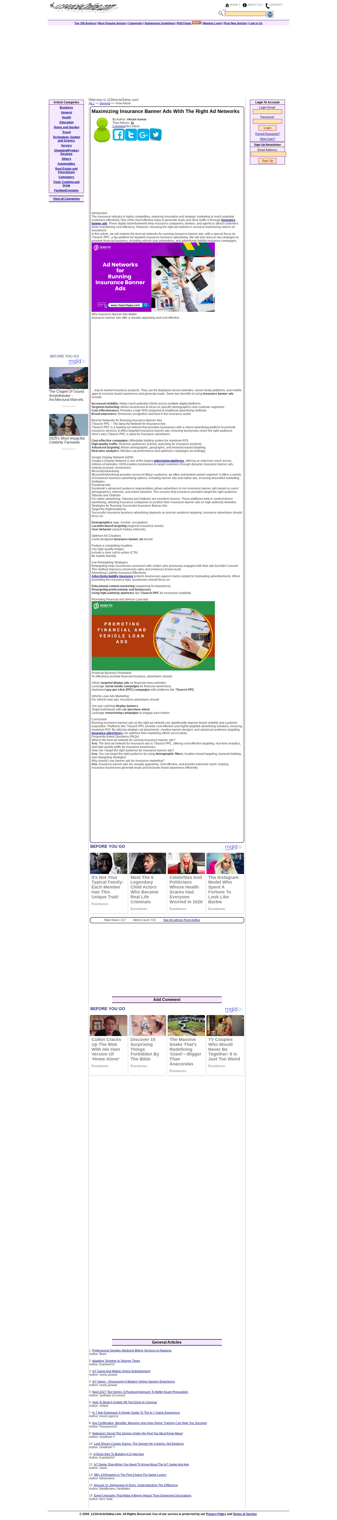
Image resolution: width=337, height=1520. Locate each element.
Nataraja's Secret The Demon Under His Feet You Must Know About (137, 1433)
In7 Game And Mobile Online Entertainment (121, 1371)
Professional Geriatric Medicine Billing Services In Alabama (131, 1350)
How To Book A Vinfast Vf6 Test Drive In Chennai (124, 1402)
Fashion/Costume (66, 190)
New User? (267, 139)
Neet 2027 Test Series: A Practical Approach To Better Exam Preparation (140, 1392)
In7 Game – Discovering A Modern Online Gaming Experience (133, 1381)
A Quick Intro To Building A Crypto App (119, 1454)
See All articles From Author (181, 920)
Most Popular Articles (112, 23)
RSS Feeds (184, 23)
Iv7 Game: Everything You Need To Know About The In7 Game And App (141, 1464)
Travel (66, 132)
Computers (66, 177)
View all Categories (66, 199)
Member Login (212, 23)
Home (234, 4)
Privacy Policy (216, 1514)
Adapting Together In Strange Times (116, 1361)
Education (66, 122)
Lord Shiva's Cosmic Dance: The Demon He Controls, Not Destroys (139, 1444)
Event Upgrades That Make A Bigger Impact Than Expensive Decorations (142, 1495)
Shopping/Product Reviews (66, 152)
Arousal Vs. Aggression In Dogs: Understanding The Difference (136, 1485)
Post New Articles (235, 23)
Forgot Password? (267, 134)
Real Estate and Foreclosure (66, 170)
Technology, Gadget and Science (66, 138)
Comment (119, 126)
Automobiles (66, 164)
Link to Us (255, 23)
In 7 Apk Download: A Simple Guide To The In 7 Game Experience (136, 1412)
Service (66, 145)
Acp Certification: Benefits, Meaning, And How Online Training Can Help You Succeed (149, 1423)
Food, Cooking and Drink (66, 183)
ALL (91, 103)
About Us (254, 4)
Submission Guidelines (160, 23)
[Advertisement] (168, 60)
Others (66, 159)
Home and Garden (66, 127)
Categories (135, 23)
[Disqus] (167, 1143)
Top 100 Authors (85, 23)
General (104, 103)
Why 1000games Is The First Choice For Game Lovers (130, 1475)
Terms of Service (245, 1514)
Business (66, 107)
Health (66, 117)
